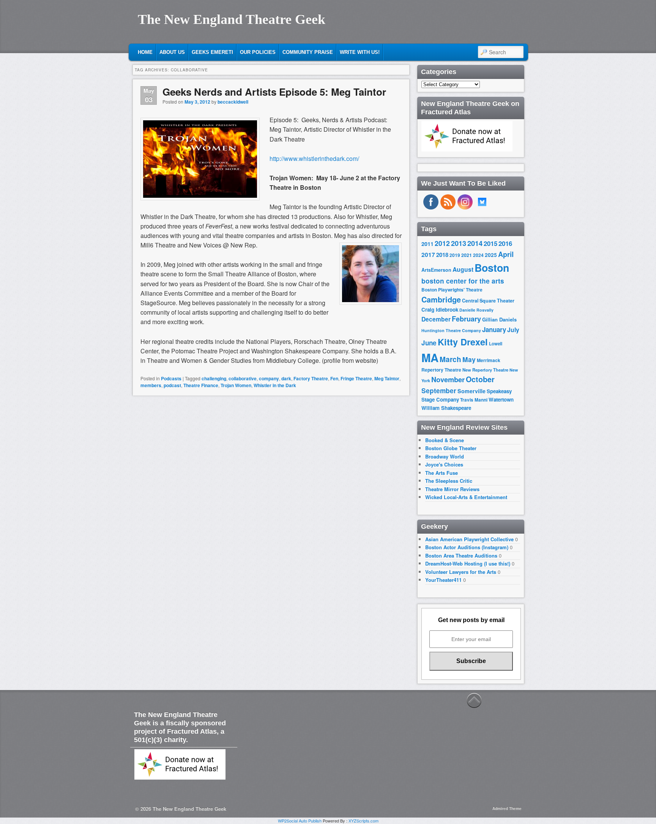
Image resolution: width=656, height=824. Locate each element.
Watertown (501, 399)
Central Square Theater (488, 300)
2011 (427, 243)
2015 (490, 243)
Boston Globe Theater (450, 448)
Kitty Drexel (463, 341)
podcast (172, 385)
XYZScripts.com (363, 821)
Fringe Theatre (356, 378)
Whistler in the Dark (275, 385)
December (436, 319)
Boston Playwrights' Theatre (452, 290)
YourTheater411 (443, 579)
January (494, 329)
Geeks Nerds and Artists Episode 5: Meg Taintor (274, 92)
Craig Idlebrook (439, 309)
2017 (428, 254)
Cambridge (441, 299)
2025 (491, 254)
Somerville (471, 391)
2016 (505, 243)
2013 (458, 243)
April (506, 254)
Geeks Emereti (212, 52)
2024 (478, 255)
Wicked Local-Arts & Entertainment (466, 497)
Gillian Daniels (499, 319)
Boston (492, 267)
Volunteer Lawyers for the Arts (460, 571)
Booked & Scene (444, 440)
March (450, 359)
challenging (214, 378)
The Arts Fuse (441, 472)
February (466, 319)
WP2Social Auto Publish (300, 821)
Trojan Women (236, 385)
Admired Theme (507, 808)
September (438, 390)
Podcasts (171, 378)
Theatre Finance (200, 385)
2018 (442, 255)
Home (145, 52)
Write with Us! (360, 52)
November (448, 379)
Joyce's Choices (444, 464)
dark (286, 378)
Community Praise (307, 52)
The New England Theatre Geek (231, 19)
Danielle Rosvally (476, 310)
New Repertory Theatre (485, 370)
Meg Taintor (386, 378)
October (480, 379)
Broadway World (444, 456)
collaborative (243, 378)
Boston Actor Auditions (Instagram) (466, 547)
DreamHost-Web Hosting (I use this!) (467, 563)
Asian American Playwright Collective (469, 539)
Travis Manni (473, 400)
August (463, 269)
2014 (475, 243)
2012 (442, 243)
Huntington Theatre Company (451, 330)
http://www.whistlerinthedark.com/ (314, 158)
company (269, 378)
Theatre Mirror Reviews (452, 489)
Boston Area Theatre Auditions (461, 555)
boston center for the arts (462, 280)
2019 (454, 255)
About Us (172, 52)
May (469, 359)
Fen (334, 378)
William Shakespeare (446, 407)
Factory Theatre (310, 378)
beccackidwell (233, 101)
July (513, 329)
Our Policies (258, 52)
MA (429, 358)
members (150, 385)
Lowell (495, 343)
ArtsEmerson (436, 269)
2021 (466, 255)
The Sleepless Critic (448, 480)
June (429, 342)
